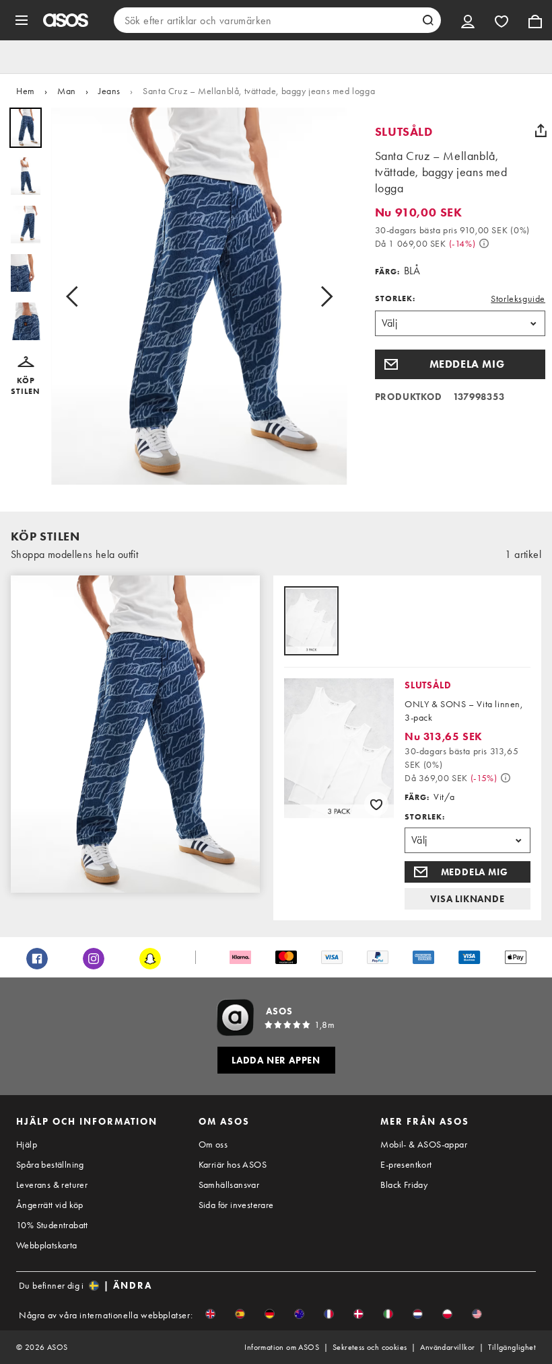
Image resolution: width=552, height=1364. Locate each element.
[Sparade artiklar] (501, 20)
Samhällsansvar (229, 1184)
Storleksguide (518, 298)
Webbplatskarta (46, 1245)
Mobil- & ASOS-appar (423, 1144)
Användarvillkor (447, 1347)
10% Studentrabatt (52, 1225)
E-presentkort (406, 1164)
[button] (25, 376)
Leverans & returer (52, 1184)
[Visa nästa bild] (322, 296)
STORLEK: (395, 298)
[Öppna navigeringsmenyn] (21, 20)
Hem (25, 91)
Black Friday (403, 1184)
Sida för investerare (236, 1205)
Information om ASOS (281, 1347)
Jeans (109, 91)
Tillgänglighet (512, 1347)
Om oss (213, 1144)
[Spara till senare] (376, 804)
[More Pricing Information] (484, 243)
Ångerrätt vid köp (49, 1205)
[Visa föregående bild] (76, 296)
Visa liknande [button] (467, 899)
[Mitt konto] (468, 20)
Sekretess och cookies (370, 1347)
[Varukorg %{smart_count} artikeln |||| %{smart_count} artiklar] (535, 20)
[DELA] (540, 130)
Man (66, 91)
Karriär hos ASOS (233, 1164)
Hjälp (26, 1144)
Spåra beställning (50, 1164)
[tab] (311, 621)
